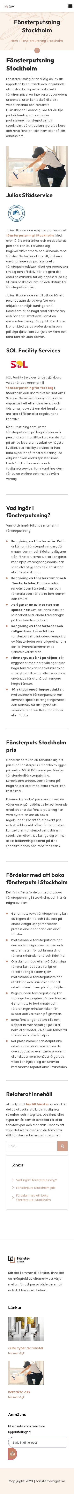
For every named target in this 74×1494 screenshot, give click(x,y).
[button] (68, 6)
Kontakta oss (19, 1392)
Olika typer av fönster (25, 1348)
